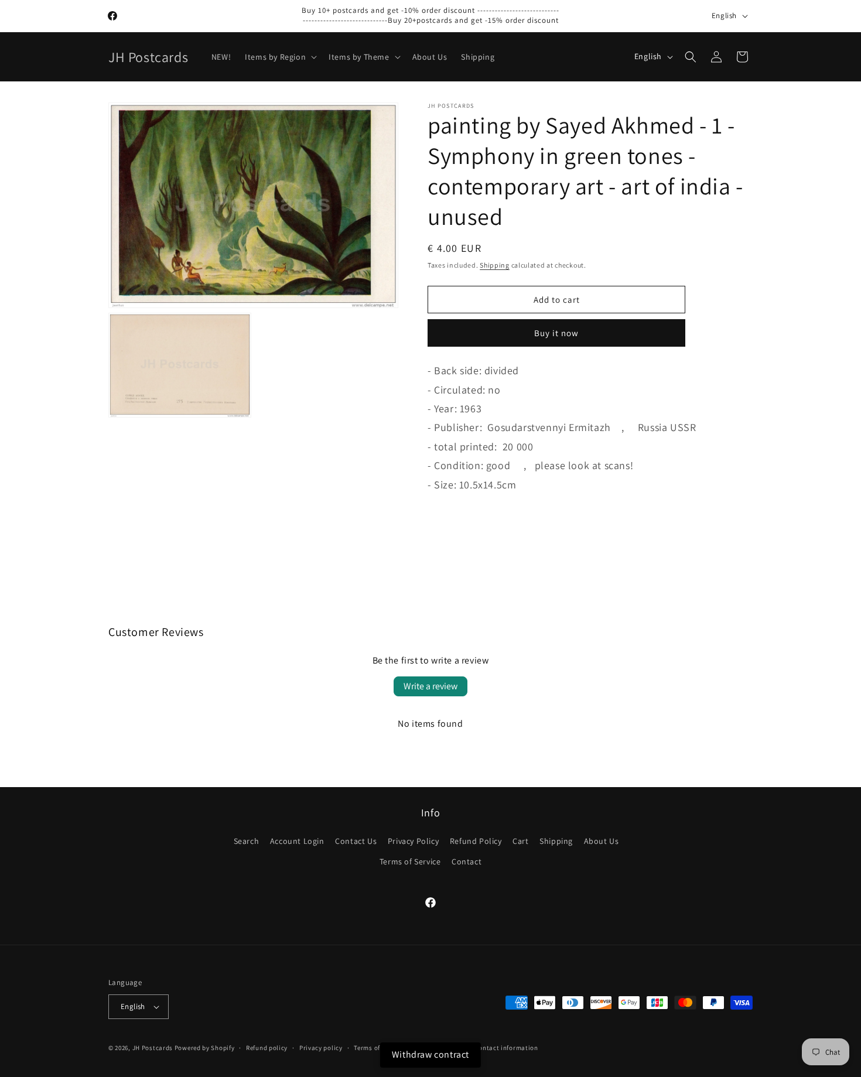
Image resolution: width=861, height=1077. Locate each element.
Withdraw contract (430, 1054)
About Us (601, 841)
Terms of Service (410, 861)
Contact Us (356, 841)
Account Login (297, 841)
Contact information (506, 1048)
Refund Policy (476, 841)
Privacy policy (321, 1048)
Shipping (495, 265)
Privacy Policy (413, 841)
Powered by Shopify (205, 1048)
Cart (520, 841)
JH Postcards (152, 1048)
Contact (466, 861)
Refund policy (267, 1048)
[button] (280, 57)
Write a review (430, 686)
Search (246, 841)
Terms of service (378, 1048)
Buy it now (556, 333)
